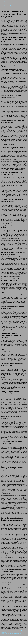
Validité (2, 7)
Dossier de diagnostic (5, 3)
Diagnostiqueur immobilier (7, 5)
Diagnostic (3, 1)
